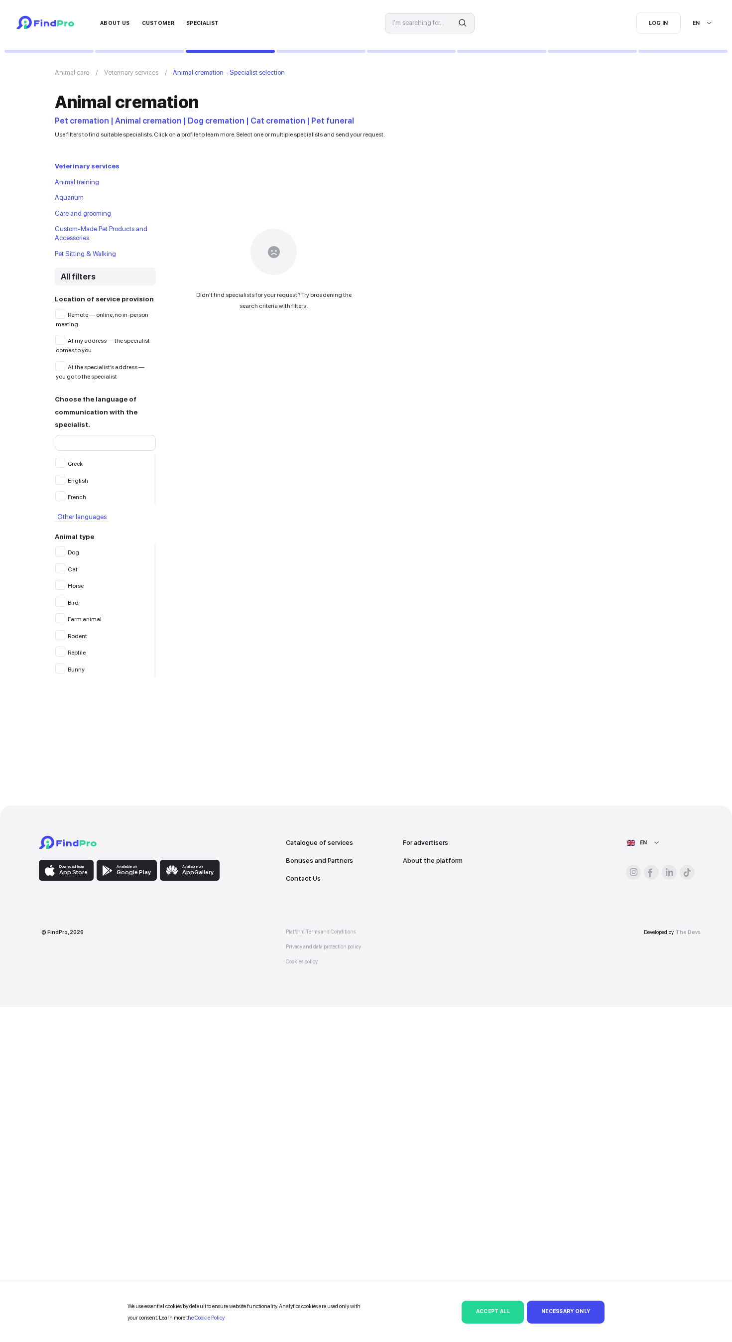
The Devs (688, 932)
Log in (658, 23)
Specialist (202, 23)
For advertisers (425, 842)
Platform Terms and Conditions (321, 932)
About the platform (433, 860)
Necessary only (565, 1311)
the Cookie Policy (205, 1317)
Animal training (77, 182)
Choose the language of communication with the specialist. (96, 411)
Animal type (74, 536)
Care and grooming (83, 213)
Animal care (72, 72)
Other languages (82, 517)
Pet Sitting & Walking (85, 254)
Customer (158, 23)
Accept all (493, 1311)
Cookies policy (302, 961)
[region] (105, 480)
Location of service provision (104, 299)
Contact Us (303, 878)
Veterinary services (131, 72)
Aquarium (69, 197)
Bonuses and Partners (319, 860)
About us (115, 23)
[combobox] (693, 23)
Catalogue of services (319, 842)
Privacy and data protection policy (323, 946)
